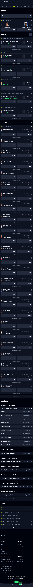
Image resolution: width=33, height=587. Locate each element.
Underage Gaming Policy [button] (6, 566)
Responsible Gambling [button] (6, 570)
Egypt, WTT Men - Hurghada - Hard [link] (10, 521)
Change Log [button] (20, 561)
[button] (16, 38)
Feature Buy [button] (4, 553)
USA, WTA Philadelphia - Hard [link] (9, 107)
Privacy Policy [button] (4, 572)
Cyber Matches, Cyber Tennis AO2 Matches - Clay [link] (13, 65)
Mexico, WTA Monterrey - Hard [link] (9, 79)
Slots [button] (2, 544)
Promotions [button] (19, 544)
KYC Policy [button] (3, 564)
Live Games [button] (4, 547)
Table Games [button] (4, 546)
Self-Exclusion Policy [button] (6, 568)
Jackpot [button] (3, 551)
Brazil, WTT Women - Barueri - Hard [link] (10, 509)
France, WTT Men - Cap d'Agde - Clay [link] (11, 524)
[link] (7, 2)
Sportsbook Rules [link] (5, 563)
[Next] (31, 25)
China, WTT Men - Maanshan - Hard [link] (10, 512)
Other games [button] (4, 549)
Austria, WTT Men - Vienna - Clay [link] (9, 507)
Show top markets (16, 49)
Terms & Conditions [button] (5, 559)
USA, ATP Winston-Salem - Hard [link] (9, 52)
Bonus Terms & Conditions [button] (7, 561)
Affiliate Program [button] (21, 546)
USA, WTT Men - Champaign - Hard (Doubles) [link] (12, 38)
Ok (16, 581)
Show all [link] (30, 122)
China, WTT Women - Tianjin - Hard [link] (10, 515)
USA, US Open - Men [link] (7, 126)
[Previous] (1, 25)
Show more (16, 499)
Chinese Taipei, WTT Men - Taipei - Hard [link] (11, 518)
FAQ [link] (18, 563)
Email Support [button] (20, 559)
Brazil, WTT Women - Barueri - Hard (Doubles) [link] (12, 93)
